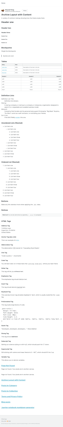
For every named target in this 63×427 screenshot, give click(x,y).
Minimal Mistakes (36, 423)
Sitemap (4, 419)
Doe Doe (4, 72)
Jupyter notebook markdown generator (17, 407)
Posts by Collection (9, 391)
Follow (25, 10)
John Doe (4, 67)
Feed (9, 421)
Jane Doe (4, 70)
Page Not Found (8, 366)
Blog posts (5, 402)
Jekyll (18, 423)
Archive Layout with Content (13, 380)
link (18, 240)
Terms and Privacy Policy (11, 396)
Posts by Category (9, 385)
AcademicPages (24, 423)
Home (3, 3)
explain (17, 117)
